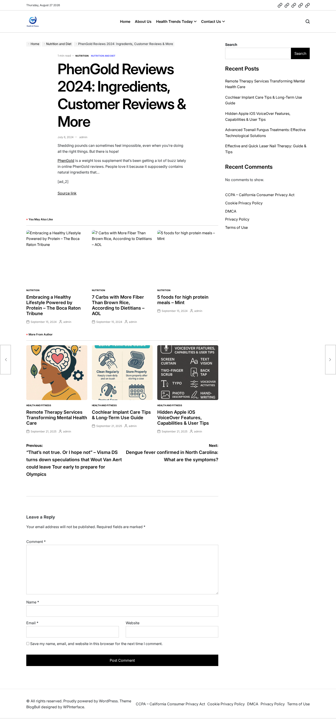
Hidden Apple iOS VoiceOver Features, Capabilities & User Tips (183, 417)
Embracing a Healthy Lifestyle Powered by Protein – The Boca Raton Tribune (53, 305)
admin (83, 137)
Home (125, 21)
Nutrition (82, 55)
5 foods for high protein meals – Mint (182, 299)
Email (32, 623)
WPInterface (73, 707)
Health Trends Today (174, 21)
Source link (67, 193)
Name (32, 602)
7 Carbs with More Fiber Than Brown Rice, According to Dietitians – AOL (118, 305)
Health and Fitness (38, 405)
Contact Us (211, 21)
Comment (36, 541)
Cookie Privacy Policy (244, 203)
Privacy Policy (237, 219)
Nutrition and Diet (103, 55)
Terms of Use (236, 227)
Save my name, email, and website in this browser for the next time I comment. (96, 643)
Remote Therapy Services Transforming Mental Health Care (56, 417)
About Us (143, 21)
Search (231, 44)
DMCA (230, 211)
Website (132, 623)
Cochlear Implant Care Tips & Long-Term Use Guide (121, 414)
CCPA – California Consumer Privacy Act (259, 194)
